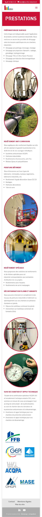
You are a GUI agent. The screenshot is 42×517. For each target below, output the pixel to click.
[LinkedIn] (19, 510)
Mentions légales (24, 501)
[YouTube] (24, 510)
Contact (11, 501)
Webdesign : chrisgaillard (28, 514)
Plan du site (20, 504)
